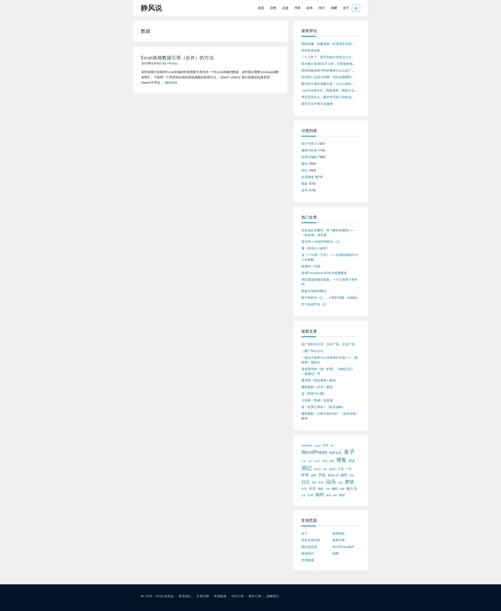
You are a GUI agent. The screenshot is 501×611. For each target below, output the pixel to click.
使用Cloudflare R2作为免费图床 (324, 273)
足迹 (285, 8)
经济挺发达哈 (310, 50)
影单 (309, 8)
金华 (311, 495)
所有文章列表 (310, 540)
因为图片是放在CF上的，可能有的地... (328, 64)
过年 (303, 495)
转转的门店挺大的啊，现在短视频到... (327, 77)
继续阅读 (171, 82)
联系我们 (185, 596)
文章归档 (202, 596)
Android (306, 445)
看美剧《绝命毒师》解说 (318, 380)
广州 (348, 469)
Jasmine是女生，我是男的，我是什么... (329, 90)
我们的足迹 (309, 547)
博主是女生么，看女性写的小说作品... (327, 97)
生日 (304, 488)
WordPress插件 (343, 547)
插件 (344, 475)
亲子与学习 (309, 144)
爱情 (349, 482)
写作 (324, 461)
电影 (304, 184)
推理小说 (333, 475)
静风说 (151, 8)
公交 (310, 461)
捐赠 (334, 8)
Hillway (172, 63)
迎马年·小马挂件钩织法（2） (321, 241)
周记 (306, 468)
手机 (322, 475)
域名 (325, 469)
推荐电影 (338, 533)
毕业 (321, 482)
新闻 (352, 475)
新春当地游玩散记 (313, 291)
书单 (297, 8)
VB (331, 445)
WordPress (314, 452)
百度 (327, 489)
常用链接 (307, 560)
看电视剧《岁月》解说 (317, 387)
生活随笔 (307, 177)
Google (317, 445)
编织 (335, 489)
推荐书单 (338, 540)
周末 (352, 461)
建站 (304, 164)
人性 (303, 461)
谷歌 (342, 488)
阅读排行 (307, 553)
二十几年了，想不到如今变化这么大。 (328, 57)
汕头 (331, 481)
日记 (305, 482)
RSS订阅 (238, 596)
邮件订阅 (255, 596)
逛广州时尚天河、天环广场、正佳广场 (328, 344)
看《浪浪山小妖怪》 (315, 248)
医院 (331, 461)
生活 (312, 488)
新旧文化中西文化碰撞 (317, 104)
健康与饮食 (309, 150)
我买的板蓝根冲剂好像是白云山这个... (327, 70)
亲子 (349, 451)
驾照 (342, 495)
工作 (341, 469)
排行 (322, 8)
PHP (325, 445)
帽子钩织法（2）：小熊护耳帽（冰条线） (330, 298)
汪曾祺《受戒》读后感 (317, 400)
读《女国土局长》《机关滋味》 (323, 407)
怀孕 (305, 475)
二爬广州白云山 (312, 351)
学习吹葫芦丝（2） (314, 304)
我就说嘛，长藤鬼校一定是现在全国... (327, 44)
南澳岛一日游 (310, 266)
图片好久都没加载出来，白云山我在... (327, 84)
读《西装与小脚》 (313, 394)
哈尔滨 (317, 469)
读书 (304, 190)
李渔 (314, 482)
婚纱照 (332, 469)
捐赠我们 (272, 596)
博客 (341, 460)
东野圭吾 (335, 453)
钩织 (319, 494)
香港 (335, 495)
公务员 (317, 461)
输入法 (351, 488)
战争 (313, 475)
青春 (328, 495)
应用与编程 (309, 157)
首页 (261, 8)
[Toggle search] (356, 8)
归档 (273, 8)
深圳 (340, 482)
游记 (304, 170)
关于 (346, 8)
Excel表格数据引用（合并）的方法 (177, 58)
